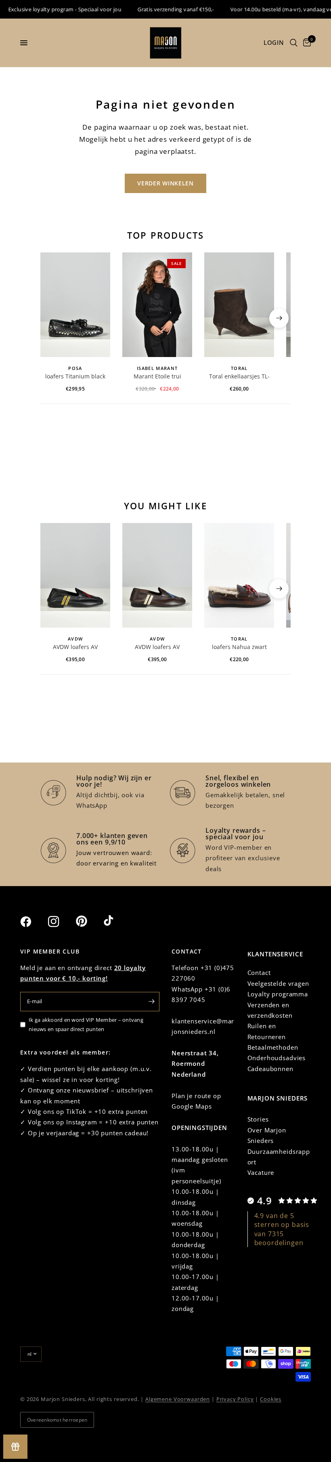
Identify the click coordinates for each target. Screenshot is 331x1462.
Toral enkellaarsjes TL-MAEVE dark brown (239, 376)
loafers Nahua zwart (239, 647)
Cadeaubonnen (270, 1069)
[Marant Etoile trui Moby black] (157, 304)
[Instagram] (61, 922)
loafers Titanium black (75, 376)
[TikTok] (117, 921)
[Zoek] (293, 43)
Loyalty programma (277, 994)
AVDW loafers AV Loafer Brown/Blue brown (157, 647)
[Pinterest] (89, 921)
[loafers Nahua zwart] (239, 575)
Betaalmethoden (272, 1047)
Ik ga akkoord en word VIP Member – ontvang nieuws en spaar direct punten (86, 1024)
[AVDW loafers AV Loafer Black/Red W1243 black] (75, 575)
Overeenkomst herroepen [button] (57, 1419)
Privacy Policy (235, 1399)
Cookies (270, 1399)
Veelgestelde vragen (278, 983)
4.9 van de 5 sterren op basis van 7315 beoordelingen (282, 1229)
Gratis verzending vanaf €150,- (166, 9)
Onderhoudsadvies (276, 1058)
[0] (305, 43)
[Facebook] (33, 922)
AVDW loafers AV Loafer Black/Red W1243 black (75, 647)
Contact (259, 972)
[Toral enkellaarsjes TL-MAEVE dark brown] (239, 304)
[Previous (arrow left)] (52, 318)
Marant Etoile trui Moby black (157, 376)
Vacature (260, 1172)
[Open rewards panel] (15, 1447)
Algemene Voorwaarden (177, 1399)
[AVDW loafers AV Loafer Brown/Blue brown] (157, 575)
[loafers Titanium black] (75, 304)
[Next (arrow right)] (279, 318)
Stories (258, 1119)
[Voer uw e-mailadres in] (151, 1001)
